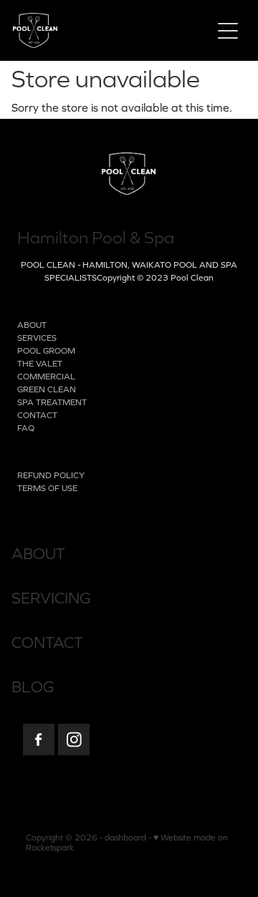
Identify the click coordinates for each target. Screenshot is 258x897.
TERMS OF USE (47, 488)
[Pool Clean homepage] (104, 30)
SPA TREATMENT (52, 402)
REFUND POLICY (51, 475)
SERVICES (37, 338)
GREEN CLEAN (46, 389)
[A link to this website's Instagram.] (74, 739)
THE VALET (39, 364)
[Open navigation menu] (228, 31)
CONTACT (37, 415)
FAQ (25, 428)
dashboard (125, 838)
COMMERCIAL (46, 377)
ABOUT (32, 325)
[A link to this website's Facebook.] (38, 739)
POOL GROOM (46, 351)
